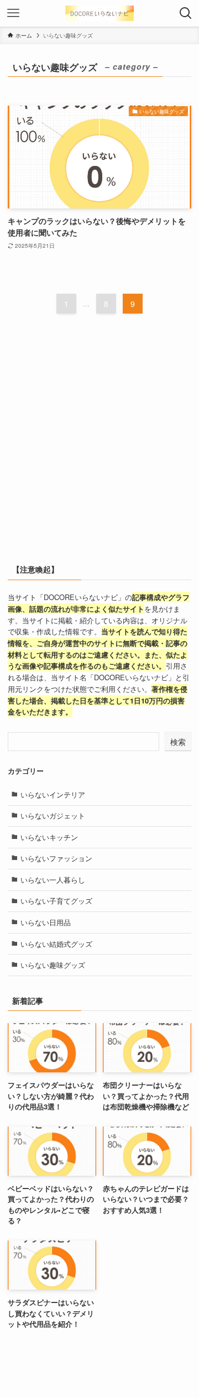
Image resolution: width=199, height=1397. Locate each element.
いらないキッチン (49, 837)
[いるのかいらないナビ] (99, 13)
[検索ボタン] (185, 13)
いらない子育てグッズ (56, 900)
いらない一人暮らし (52, 879)
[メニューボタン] (13, 13)
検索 (178, 741)
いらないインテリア (52, 794)
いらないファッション (56, 858)
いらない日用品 (45, 922)
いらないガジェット (52, 815)
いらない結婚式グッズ (56, 944)
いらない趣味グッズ (52, 965)
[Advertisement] (99, 445)
